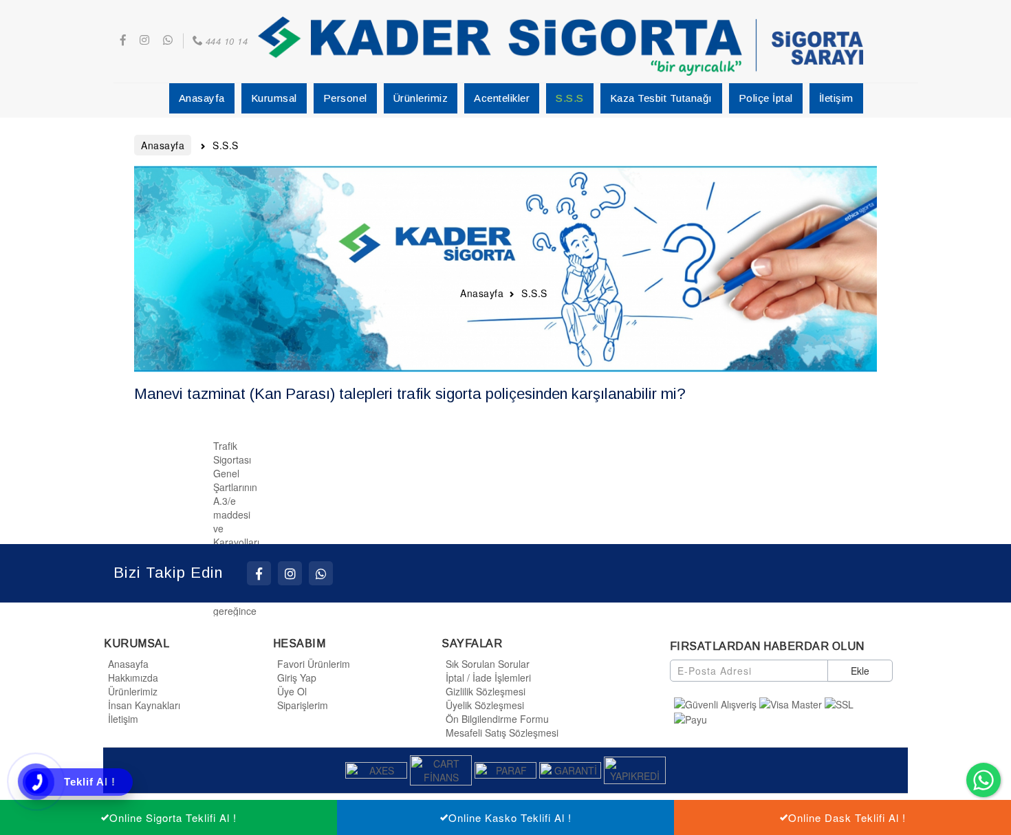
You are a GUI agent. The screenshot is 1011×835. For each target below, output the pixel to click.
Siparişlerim (302, 705)
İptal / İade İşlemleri (488, 677)
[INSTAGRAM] (290, 573)
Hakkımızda (133, 677)
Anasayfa (128, 664)
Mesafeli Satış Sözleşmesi (502, 732)
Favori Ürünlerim (313, 664)
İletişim (123, 719)
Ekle (860, 670)
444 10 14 (227, 40)
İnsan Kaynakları (144, 705)
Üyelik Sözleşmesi (485, 705)
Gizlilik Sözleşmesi (485, 691)
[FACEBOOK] (259, 573)
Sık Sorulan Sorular (488, 664)
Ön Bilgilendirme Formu (497, 719)
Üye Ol (292, 691)
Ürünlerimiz (132, 691)
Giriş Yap (296, 677)
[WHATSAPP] (321, 573)
